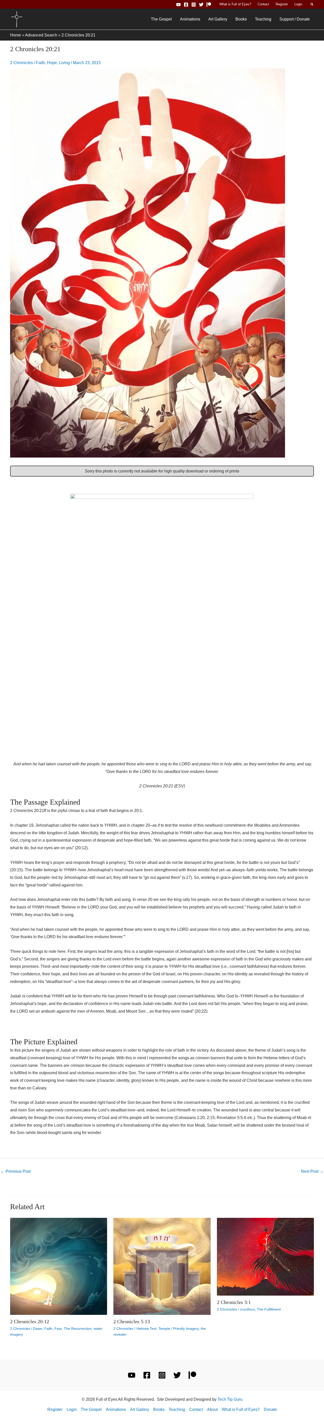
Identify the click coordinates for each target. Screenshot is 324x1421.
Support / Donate (294, 19)
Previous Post (16, 1171)
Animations (190, 19)
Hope (52, 63)
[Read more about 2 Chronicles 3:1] (265, 1256)
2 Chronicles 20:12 (29, 1321)
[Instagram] (193, 4)
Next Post (312, 1171)
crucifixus (247, 1309)
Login (298, 4)
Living (64, 63)
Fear (58, 1329)
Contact (263, 4)
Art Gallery (217, 19)
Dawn (37, 1329)
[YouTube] (178, 4)
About (212, 1409)
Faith (40, 63)
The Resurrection (78, 1329)
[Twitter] (201, 4)
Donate (270, 1409)
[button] (312, 4)
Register (282, 4)
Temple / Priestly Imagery (178, 1329)
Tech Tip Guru (229, 1399)
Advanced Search (41, 35)
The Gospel (161, 19)
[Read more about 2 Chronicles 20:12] (58, 1266)
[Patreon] (209, 4)
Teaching (263, 19)
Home (15, 35)
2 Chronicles (21, 63)
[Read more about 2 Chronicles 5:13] (161, 1266)
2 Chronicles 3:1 (234, 1302)
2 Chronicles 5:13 (131, 1321)
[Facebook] (186, 4)
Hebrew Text (146, 1329)
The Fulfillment (269, 1309)
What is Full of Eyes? (235, 4)
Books (241, 19)
